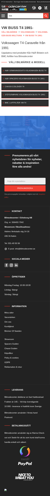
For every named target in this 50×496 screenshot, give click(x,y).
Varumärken (9, 317)
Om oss (7, 322)
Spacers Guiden (11, 344)
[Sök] (46, 15)
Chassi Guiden (10, 348)
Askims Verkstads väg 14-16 (16, 231)
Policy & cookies (11, 358)
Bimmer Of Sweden (13, 331)
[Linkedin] (16, 265)
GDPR (7, 362)
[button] (3, 16)
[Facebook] (6, 265)
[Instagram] (11, 265)
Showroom (9, 339)
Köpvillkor (8, 353)
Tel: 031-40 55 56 (12, 243)
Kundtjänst (9, 326)
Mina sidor (9, 312)
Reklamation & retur (13, 367)
